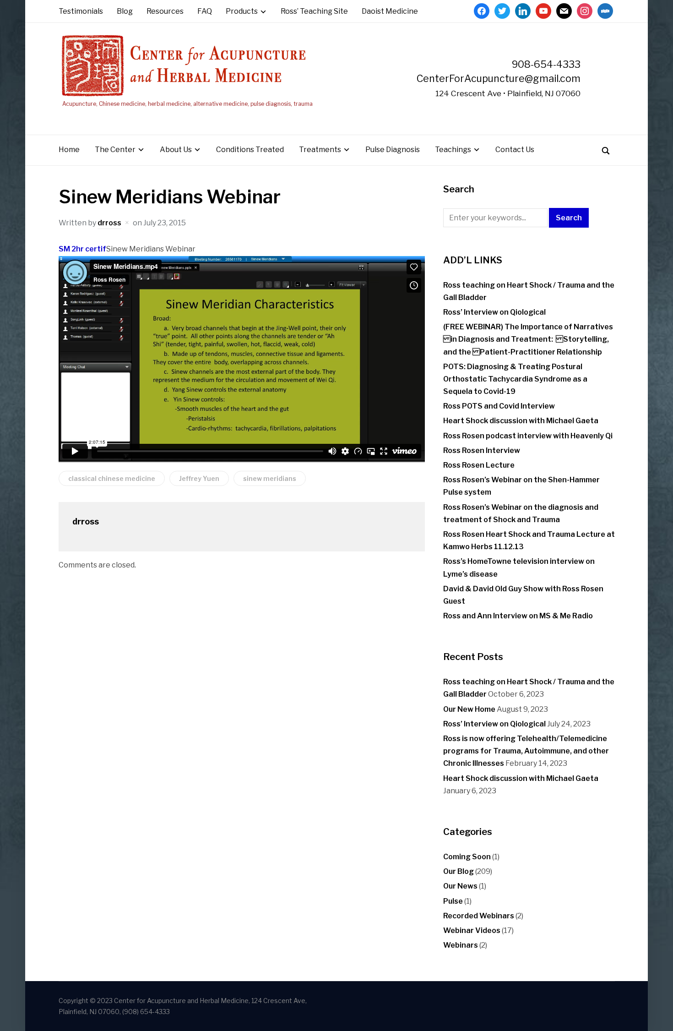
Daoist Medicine (390, 11)
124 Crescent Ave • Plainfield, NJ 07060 (508, 93)
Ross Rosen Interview (481, 450)
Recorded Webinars (478, 915)
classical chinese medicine (111, 478)
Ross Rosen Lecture (479, 465)
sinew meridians (269, 478)
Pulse (453, 901)
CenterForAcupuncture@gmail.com (499, 78)
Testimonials (81, 11)
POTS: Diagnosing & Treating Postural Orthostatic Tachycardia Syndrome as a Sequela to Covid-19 (515, 379)
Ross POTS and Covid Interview (499, 406)
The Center (115, 149)
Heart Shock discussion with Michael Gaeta (520, 420)
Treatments (320, 149)
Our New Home (469, 709)
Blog (125, 11)
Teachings (453, 149)
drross (109, 222)
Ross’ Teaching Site (314, 11)
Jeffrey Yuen (199, 478)
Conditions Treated (250, 149)
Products (242, 11)
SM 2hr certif (82, 249)
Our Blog (458, 871)
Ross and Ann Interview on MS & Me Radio (518, 615)
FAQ (204, 11)
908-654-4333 (546, 64)
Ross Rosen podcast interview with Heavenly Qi (528, 435)
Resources (165, 11)
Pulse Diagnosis (392, 149)
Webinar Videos (471, 930)
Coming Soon (467, 856)
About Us (176, 149)
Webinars (460, 945)
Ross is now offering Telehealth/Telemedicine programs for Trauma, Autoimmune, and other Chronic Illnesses (526, 751)
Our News (460, 886)
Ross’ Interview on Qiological (494, 312)
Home (69, 149)
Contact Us (514, 149)
